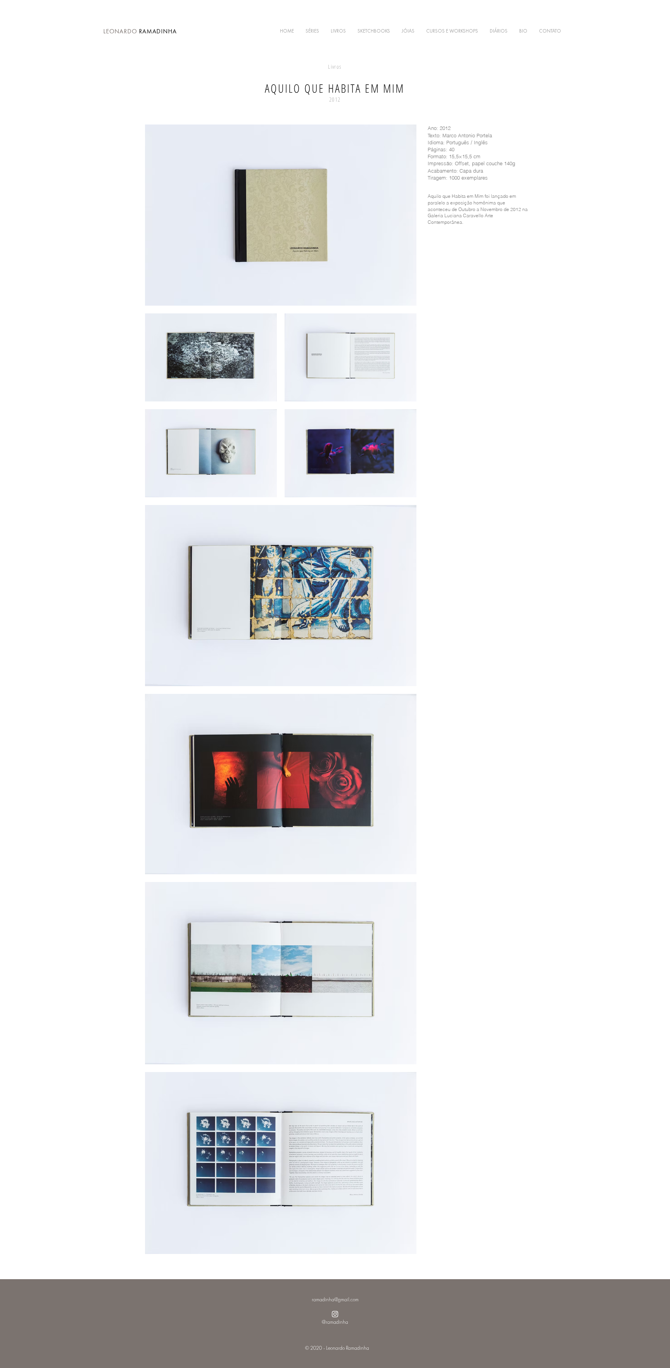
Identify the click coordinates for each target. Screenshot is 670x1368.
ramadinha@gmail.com (335, 1299)
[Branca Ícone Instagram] (335, 1314)
